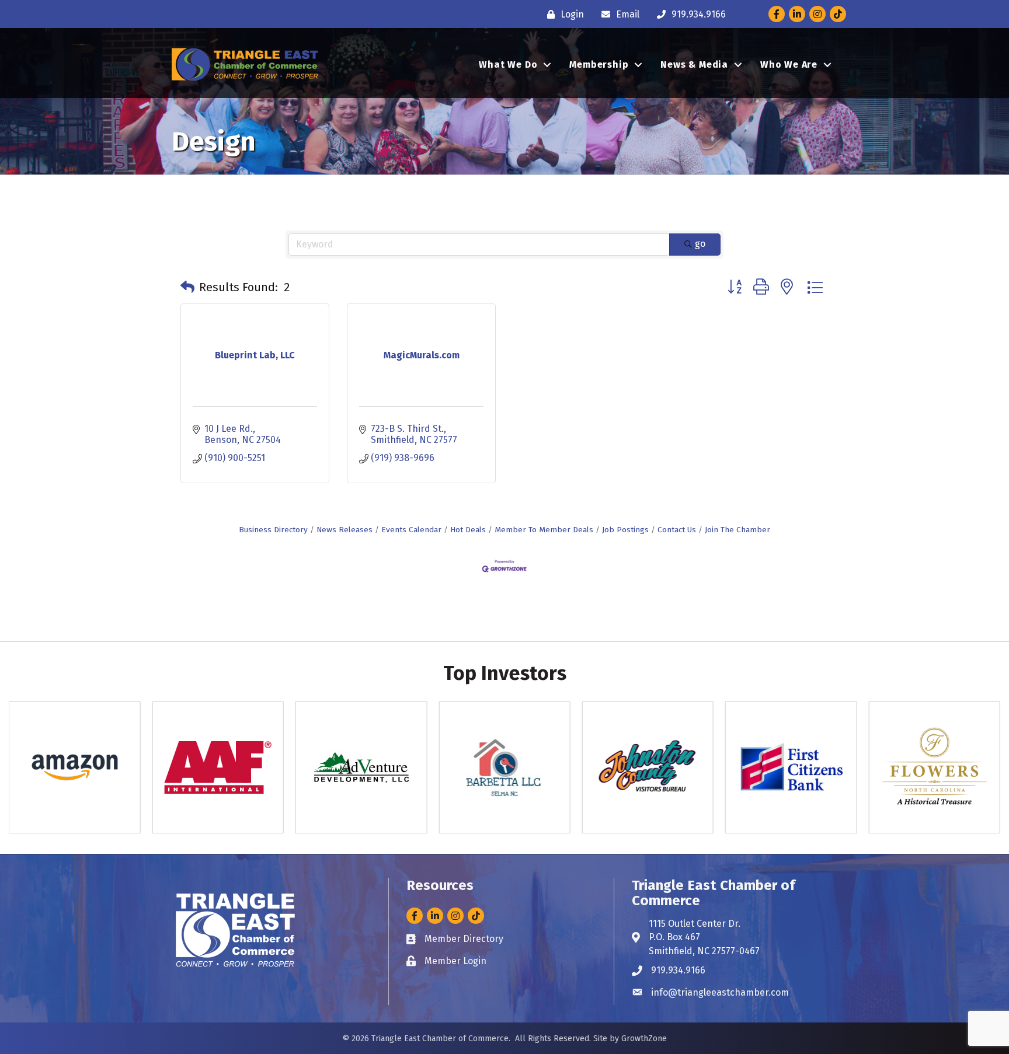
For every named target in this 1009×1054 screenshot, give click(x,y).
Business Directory (273, 530)
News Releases (344, 530)
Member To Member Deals (544, 530)
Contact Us (676, 530)
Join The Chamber (737, 530)
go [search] (700, 243)
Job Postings (625, 530)
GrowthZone (644, 1038)
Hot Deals (468, 530)
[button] (187, 287)
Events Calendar (411, 530)
